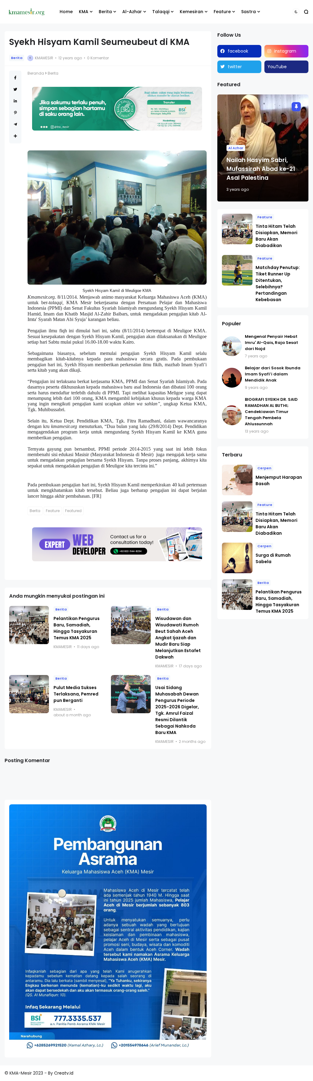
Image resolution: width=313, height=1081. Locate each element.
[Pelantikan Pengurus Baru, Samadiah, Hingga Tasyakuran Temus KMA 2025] (29, 625)
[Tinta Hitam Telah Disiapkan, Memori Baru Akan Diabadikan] (237, 229)
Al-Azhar (132, 12)
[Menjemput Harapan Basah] (237, 480)
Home (66, 12)
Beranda (36, 73)
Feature (222, 12)
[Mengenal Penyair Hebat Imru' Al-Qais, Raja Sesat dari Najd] (232, 346)
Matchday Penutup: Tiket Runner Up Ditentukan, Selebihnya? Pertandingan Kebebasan (278, 283)
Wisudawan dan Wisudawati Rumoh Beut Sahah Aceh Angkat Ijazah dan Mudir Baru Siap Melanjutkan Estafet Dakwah (178, 637)
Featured (73, 510)
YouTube (277, 67)
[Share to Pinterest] (15, 112)
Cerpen (264, 468)
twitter (235, 67)
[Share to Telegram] (15, 124)
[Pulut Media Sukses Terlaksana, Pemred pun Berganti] (29, 694)
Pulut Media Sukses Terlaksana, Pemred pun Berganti (75, 693)
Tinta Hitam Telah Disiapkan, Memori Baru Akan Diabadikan (276, 236)
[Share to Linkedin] (15, 101)
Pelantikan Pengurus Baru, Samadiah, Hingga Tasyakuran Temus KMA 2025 (76, 628)
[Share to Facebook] (15, 77)
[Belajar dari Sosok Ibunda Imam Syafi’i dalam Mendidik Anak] (232, 378)
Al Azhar (235, 148)
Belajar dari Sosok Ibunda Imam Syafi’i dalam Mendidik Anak (272, 374)
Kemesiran (191, 12)
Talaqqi (160, 12)
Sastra (248, 12)
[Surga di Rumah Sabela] (237, 558)
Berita (105, 12)
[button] (296, 12)
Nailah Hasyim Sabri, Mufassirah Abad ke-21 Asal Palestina (260, 169)
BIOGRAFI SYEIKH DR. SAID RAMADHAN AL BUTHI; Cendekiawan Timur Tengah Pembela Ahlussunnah (271, 412)
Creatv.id (63, 1073)
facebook (238, 51)
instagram (285, 51)
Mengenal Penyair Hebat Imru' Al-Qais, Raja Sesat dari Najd (271, 343)
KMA (83, 12)
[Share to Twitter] (15, 89)
